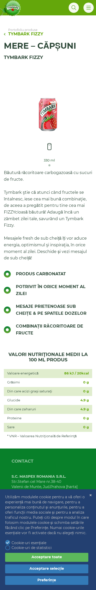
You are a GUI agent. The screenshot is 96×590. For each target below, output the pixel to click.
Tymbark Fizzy (25, 34)
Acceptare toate (46, 557)
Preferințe (46, 580)
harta (72, 487)
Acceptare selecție (46, 569)
